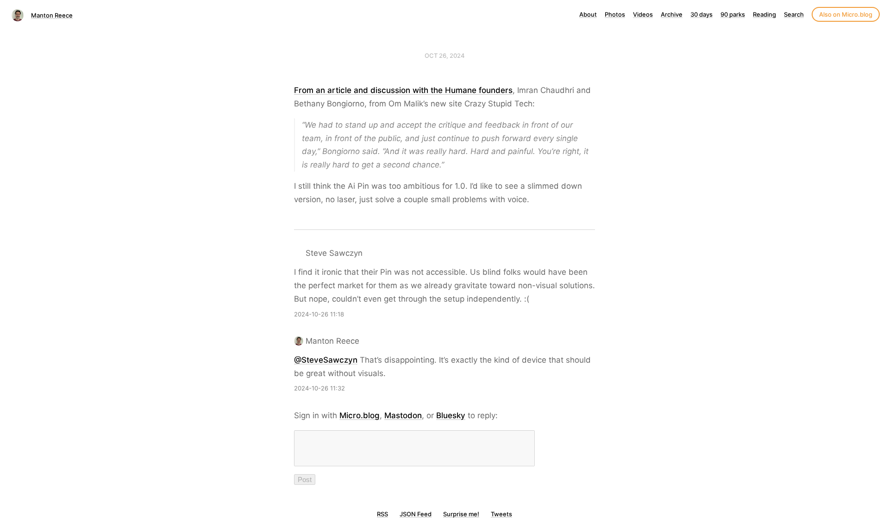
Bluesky (450, 415)
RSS (382, 514)
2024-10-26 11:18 (319, 314)
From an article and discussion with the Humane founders (403, 90)
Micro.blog (359, 415)
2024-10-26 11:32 (319, 388)
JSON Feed (416, 514)
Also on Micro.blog (845, 14)
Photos (615, 14)
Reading (764, 14)
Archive (671, 14)
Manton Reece (52, 15)
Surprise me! (461, 514)
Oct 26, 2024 (445, 55)
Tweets (501, 514)
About (588, 14)
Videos (643, 14)
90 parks (732, 14)
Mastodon (403, 415)
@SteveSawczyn (325, 360)
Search (794, 14)
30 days (701, 14)
